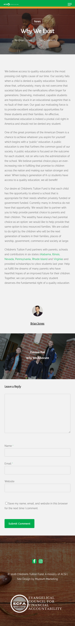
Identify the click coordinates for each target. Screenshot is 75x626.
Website (9, 481)
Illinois (56, 254)
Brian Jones (25, 40)
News (37, 21)
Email (9, 463)
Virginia (58, 259)
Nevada (9, 259)
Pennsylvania (23, 259)
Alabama (45, 254)
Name (9, 445)
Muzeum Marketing (46, 578)
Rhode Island (40, 259)
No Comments (48, 40)
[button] (70, 4)
